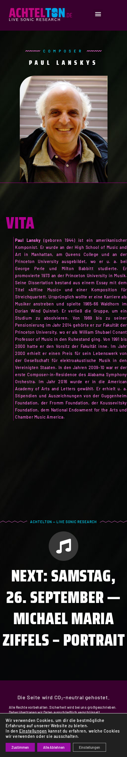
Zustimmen (20, 747)
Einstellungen (33, 730)
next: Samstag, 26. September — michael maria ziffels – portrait (63, 608)
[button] (98, 14)
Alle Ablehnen (54, 747)
